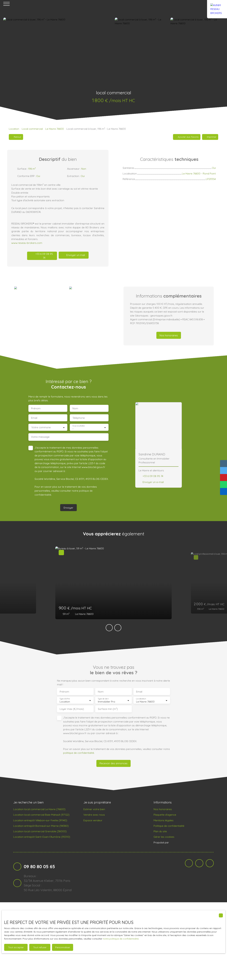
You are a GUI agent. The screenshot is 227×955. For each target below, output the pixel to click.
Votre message (40, 436)
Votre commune (41, 427)
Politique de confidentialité (169, 825)
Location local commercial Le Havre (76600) (39, 809)
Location (14, 128)
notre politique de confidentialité (121, 938)
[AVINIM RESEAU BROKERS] (217, 4)
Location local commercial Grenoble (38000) (40, 831)
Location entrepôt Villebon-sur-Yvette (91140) (40, 820)
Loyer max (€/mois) (72, 709)
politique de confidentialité (78, 752)
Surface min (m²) (108, 709)
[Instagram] (210, 863)
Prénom (36, 408)
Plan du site (160, 831)
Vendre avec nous (94, 814)
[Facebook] (189, 863)
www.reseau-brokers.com (26, 242)
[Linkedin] (199, 863)
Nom (75, 408)
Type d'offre (64, 699)
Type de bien (103, 699)
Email (34, 417)
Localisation (141, 699)
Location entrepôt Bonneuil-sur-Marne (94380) (41, 825)
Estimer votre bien (94, 809)
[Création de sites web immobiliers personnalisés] (177, 842)
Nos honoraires (163, 809)
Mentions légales (163, 820)
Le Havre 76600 (54, 128)
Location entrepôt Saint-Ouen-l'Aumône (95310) (41, 836)
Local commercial (32, 128)
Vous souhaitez (78, 426)
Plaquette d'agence (165, 814)
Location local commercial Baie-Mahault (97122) (41, 814)
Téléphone (78, 417)
